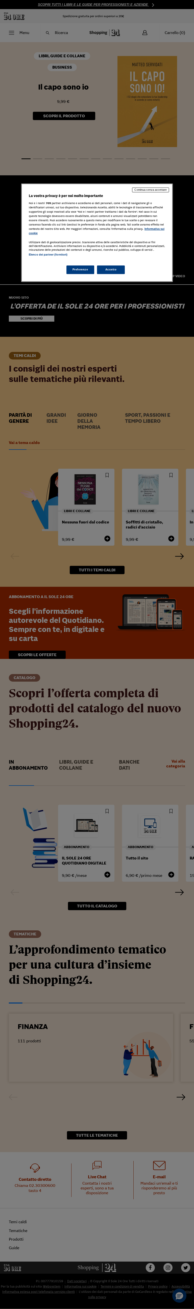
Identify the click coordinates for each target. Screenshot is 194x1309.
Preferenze (80, 269)
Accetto (111, 269)
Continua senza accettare (150, 189)
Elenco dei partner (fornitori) (48, 254)
